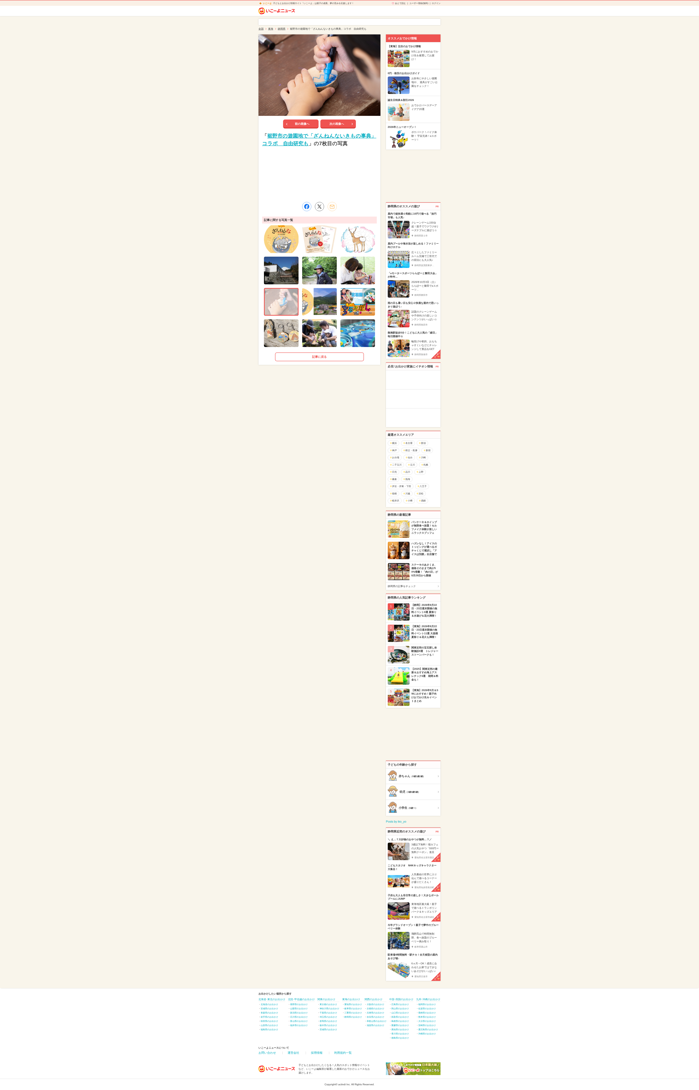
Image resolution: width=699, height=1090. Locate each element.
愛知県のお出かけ (353, 1004)
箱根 (394, 493)
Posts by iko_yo (396, 821)
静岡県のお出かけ (353, 1017)
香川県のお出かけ (400, 1033)
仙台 (410, 457)
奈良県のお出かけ (375, 1017)
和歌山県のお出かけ (376, 1021)
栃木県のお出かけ (328, 1025)
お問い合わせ (267, 1052)
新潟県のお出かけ (299, 1012)
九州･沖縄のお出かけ (428, 999)
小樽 (410, 500)
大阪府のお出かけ (375, 1004)
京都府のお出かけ (375, 1008)
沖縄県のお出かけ (427, 1033)
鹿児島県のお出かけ (428, 1029)
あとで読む (400, 3)
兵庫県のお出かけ (375, 1012)
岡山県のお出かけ (400, 1008)
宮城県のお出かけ (269, 1008)
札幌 (425, 464)
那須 (423, 443)
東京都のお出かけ (328, 1004)
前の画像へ (302, 123)
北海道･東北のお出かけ (271, 999)
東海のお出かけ (351, 999)
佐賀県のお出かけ (427, 1008)
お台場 (395, 457)
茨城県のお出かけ (328, 1029)
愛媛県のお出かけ (400, 1025)
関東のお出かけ (326, 999)
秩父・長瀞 (411, 450)
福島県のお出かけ (269, 1029)
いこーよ (267, 3)
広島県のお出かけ (400, 1004)
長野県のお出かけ (299, 1004)
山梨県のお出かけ (299, 1008)
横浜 (394, 443)
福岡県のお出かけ (427, 1004)
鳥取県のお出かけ (400, 1017)
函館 (423, 500)
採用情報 (317, 1052)
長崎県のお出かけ (427, 1012)
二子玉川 (397, 464)
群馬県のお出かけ (328, 1021)
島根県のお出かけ (400, 1021)
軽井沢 (395, 500)
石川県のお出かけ (299, 1017)
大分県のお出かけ (427, 1021)
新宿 (428, 450)
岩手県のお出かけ (269, 1017)
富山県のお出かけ (299, 1021)
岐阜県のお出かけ (353, 1008)
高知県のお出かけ (400, 1029)
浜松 (421, 493)
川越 (407, 493)
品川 (407, 471)
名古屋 (408, 443)
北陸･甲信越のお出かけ (301, 999)
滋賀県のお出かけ (375, 1025)
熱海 (407, 479)
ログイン (436, 3)
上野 (421, 471)
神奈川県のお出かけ (329, 1008)
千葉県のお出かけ (328, 1012)
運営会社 (293, 1052)
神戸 (394, 450)
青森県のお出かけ (269, 1012)
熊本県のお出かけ (427, 1017)
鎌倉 (394, 479)
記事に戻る (319, 356)
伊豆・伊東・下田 (401, 486)
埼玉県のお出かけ (328, 1017)
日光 (394, 471)
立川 (412, 464)
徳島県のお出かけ (400, 1038)
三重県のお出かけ (353, 1012)
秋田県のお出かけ (269, 1021)
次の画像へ (336, 123)
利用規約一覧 (343, 1052)
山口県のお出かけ (400, 1012)
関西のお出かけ (373, 999)
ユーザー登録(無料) (418, 3)
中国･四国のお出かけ (401, 999)
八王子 (423, 486)
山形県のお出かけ (269, 1025)
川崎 (423, 457)
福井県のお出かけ (299, 1025)
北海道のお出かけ (269, 1004)
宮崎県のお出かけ (427, 1025)
